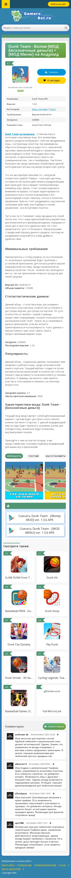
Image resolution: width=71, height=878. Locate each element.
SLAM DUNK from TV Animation (19, 577)
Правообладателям (46, 864)
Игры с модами (40, 109)
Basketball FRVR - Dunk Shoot (19, 611)
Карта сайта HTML (11, 868)
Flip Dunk (52, 644)
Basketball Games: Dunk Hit (19, 711)
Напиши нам (25, 864)
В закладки (53, 80)
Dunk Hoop (52, 611)
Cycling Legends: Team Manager (52, 678)
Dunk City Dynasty (19, 644)
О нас (63, 864)
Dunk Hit (52, 577)
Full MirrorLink (52, 711)
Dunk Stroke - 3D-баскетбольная (19, 678)
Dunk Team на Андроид (20, 134)
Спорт (52, 109)
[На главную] (35, 16)
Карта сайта (8, 864)
